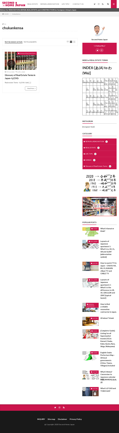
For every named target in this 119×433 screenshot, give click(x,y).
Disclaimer (62, 419)
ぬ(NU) (102, 96)
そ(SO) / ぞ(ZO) (110, 111)
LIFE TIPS (65, 4)
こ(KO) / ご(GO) (114, 111)
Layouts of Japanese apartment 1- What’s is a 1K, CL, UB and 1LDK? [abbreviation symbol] (107, 249)
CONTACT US (78, 4)
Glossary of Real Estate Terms (28, 53)
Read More (30, 88)
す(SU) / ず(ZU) (110, 96)
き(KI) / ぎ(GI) (114, 89)
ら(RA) (87, 81)
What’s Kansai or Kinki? (107, 229)
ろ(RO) (88, 111)
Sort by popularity (30, 42)
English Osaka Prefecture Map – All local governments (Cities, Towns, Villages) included (107, 359)
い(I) (116, 89)
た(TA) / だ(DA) (106, 81)
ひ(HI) (98, 89)
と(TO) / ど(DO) (106, 111)
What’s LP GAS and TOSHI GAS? (108, 389)
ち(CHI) (106, 89)
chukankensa (16, 14)
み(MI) (94, 89)
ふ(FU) (98, 96)
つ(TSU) (106, 96)
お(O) (117, 111)
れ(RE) (87, 104)
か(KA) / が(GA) (113, 81)
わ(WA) (84, 81)
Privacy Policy (76, 419)
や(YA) (91, 81)
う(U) (117, 96)
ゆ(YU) (91, 96)
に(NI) (102, 89)
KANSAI (90, 160)
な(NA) (102, 81)
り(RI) (87, 89)
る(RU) (87, 96)
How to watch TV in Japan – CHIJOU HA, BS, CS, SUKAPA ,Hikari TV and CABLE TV (108, 268)
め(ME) (94, 104)
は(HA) (98, 81)
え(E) (116, 104)
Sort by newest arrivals (14, 42)
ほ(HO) (98, 111)
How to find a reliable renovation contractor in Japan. (108, 308)
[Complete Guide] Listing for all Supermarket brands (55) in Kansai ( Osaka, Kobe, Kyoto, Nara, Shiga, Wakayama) (107, 338)
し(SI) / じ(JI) (110, 89)
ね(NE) (102, 104)
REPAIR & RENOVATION (49, 4)
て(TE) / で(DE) (106, 104)
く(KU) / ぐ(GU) (113, 96)
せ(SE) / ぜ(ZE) (109, 104)
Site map (51, 419)
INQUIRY (41, 419)
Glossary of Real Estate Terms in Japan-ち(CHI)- (20, 77)
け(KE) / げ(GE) (113, 104)
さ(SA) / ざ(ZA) (110, 81)
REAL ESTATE (32, 4)
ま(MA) (95, 81)
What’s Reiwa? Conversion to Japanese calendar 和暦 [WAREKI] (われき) (108, 377)
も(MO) (95, 111)
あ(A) (117, 81)
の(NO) (102, 111)
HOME (6, 14)
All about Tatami (107, 318)
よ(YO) (91, 111)
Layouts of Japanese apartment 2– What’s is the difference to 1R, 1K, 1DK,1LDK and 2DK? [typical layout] (107, 289)
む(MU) (95, 96)
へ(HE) (98, 104)
